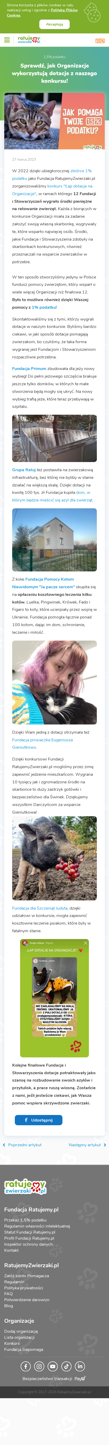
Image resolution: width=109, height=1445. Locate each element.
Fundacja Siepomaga (23, 1349)
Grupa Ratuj (24, 470)
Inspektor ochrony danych (28, 1244)
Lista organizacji (19, 1337)
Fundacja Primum (29, 369)
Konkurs (12, 1343)
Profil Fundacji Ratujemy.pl (29, 1238)
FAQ (8, 1294)
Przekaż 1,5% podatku (25, 1220)
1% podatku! (44, 307)
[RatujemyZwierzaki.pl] (29, 39)
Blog (8, 1306)
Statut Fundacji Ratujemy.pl (29, 1232)
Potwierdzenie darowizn (26, 1300)
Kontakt (11, 1250)
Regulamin (14, 1282)
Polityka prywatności (23, 1288)
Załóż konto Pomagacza (26, 1276)
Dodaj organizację (21, 1331)
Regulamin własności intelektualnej (37, 1226)
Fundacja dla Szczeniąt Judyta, (40, 908)
